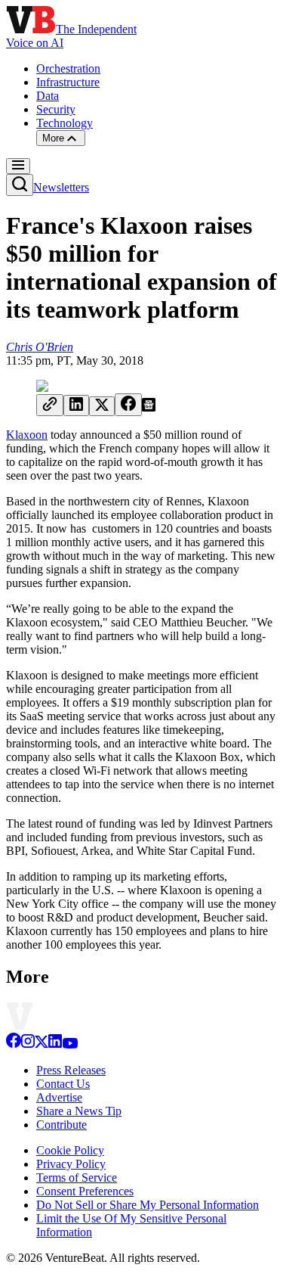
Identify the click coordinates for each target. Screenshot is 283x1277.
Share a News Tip (79, 1111)
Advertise (59, 1097)
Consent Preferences (85, 1191)
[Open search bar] (19, 185)
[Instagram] (28, 1044)
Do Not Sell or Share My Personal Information (147, 1204)
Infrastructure (68, 82)
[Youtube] (70, 1044)
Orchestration (68, 68)
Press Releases (71, 1070)
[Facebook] (13, 1044)
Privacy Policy (71, 1163)
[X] (41, 1044)
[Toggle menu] (18, 166)
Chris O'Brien (39, 346)
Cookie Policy (70, 1150)
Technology (64, 123)
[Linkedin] (55, 1044)
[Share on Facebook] (128, 404)
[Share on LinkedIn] (76, 405)
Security (55, 109)
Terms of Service (76, 1177)
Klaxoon (27, 434)
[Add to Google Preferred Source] (148, 407)
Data (47, 95)
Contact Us (63, 1083)
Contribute (61, 1124)
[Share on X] (102, 406)
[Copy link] (49, 405)
